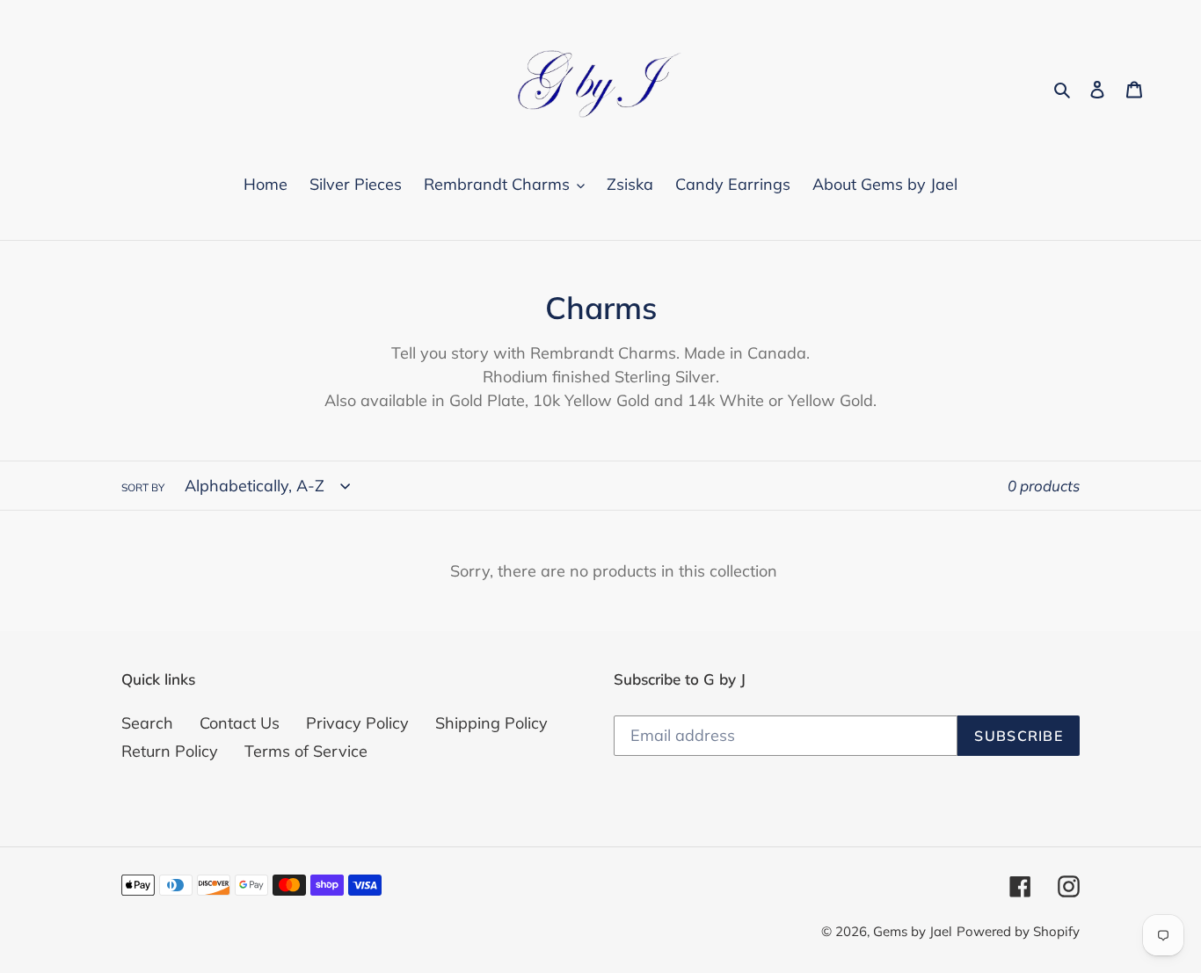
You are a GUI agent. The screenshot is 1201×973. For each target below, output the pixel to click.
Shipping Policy (491, 723)
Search (147, 723)
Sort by (142, 487)
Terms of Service (306, 751)
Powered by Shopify (1018, 931)
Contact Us (240, 723)
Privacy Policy (357, 723)
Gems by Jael (912, 931)
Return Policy (169, 751)
